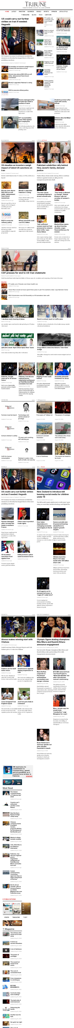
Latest (14, 11)
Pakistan (22, 11)
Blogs (34, 15)
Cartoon (48, 15)
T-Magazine (25, 15)
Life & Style (63, 11)
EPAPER (47, 7)
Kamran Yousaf (5, 275)
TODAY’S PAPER (28, 7)
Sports (46, 11)
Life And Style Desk (42, 173)
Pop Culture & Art (41, 647)
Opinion (54, 11)
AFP (2, 645)
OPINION (4, 400)
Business (31, 11)
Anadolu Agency (10, 63)
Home (7, 11)
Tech (40, 15)
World (38, 11)
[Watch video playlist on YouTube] (12, 782)
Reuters (3, 63)
